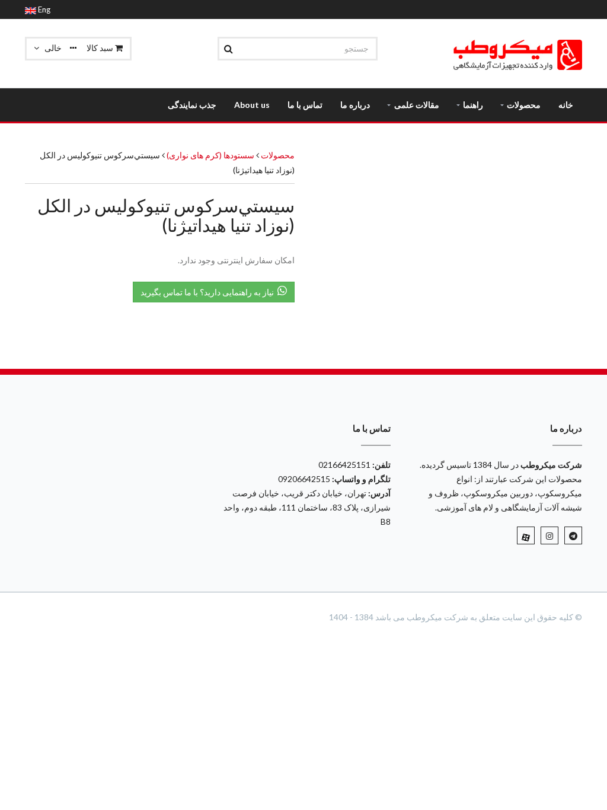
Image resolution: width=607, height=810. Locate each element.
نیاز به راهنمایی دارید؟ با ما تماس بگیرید (208, 292)
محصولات (278, 155)
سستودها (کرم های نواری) (209, 155)
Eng (43, 9)
